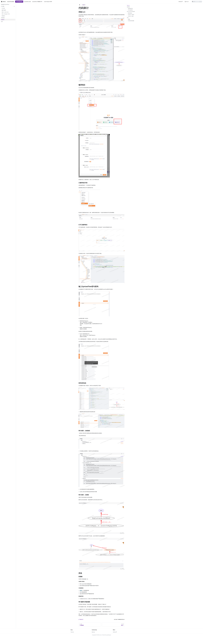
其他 (127, 17)
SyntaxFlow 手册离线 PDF (37, 1)
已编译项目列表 (130, 8)
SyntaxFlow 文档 (27, 1)
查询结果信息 (130, 13)
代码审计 (2, 19)
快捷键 (129, 19)
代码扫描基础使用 (19, 1)
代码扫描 (2, 17)
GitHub (180, 1)
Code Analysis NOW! (48, 1)
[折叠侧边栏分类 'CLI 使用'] (14, 6)
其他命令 (3, 15)
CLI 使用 (2, 6)
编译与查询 (4, 10)
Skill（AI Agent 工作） (6, 14)
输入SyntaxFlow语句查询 (131, 11)
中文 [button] (187, 1)
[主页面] (80, 5)
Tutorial (72, 632)
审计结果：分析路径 (131, 14)
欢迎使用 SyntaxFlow (5, 4)
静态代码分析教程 (10, 1)
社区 (2, 21)
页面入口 (128, 5)
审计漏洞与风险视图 (131, 20)
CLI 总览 (3, 8)
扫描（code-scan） (5, 12)
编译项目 (128, 6)
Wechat (93, 632)
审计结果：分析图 (130, 16)
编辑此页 (81, 619)
